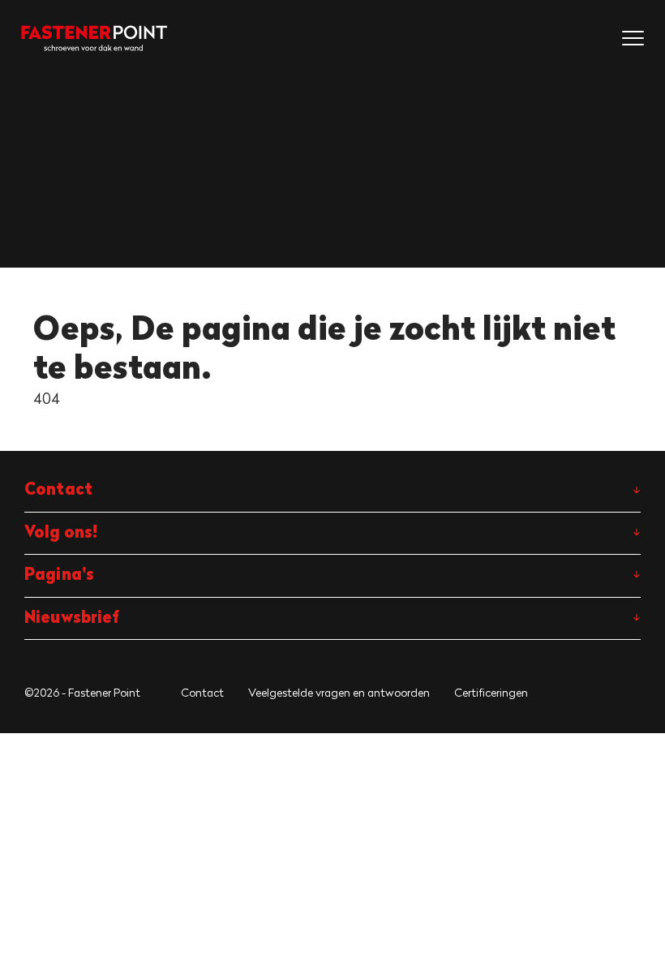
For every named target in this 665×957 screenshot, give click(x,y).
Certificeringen (491, 692)
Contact (202, 692)
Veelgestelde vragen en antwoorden (339, 692)
